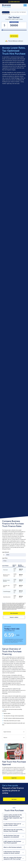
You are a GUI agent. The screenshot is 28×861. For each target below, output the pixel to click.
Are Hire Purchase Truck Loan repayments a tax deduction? (11, 836)
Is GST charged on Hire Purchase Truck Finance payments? (12, 842)
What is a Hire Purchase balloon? (12, 847)
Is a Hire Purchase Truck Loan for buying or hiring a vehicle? (12, 824)
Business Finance (5, 12)
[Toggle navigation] (25, 5)
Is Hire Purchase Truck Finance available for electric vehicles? (12, 852)
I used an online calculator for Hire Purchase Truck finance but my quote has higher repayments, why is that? (13, 817)
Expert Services (7, 731)
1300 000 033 (15, 2)
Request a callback (14, 617)
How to (5, 737)
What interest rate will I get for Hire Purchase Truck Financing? (13, 830)
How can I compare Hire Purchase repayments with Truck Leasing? (13, 858)
